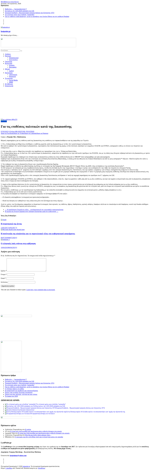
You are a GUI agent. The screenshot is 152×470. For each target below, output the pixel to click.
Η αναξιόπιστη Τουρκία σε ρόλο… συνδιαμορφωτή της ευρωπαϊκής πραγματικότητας (34, 209)
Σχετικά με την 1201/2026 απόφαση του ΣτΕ (19, 11)
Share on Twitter (18, 133)
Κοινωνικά (8, 63)
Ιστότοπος (4, 282)
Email (3, 278)
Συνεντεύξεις (13, 60)
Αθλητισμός (13, 74)
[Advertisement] (76, 103)
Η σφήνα (28, 429)
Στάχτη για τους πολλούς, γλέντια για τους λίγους (21, 394)
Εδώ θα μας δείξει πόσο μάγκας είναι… (38, 435)
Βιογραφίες (13, 67)
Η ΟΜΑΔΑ (9, 84)
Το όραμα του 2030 (11, 396)
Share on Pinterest (42, 133)
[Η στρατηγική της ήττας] (3, 220)
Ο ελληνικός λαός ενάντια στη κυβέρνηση (18, 243)
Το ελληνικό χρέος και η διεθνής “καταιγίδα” (20, 14)
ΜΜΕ (11, 82)
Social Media (13, 80)
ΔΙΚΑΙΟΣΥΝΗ (20, 131)
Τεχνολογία (9, 78)
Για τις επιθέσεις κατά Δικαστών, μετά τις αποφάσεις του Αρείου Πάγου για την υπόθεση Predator (37, 16)
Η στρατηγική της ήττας (11, 224)
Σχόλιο (4, 271)
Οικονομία (8, 61)
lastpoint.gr (6, 31)
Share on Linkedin (30, 133)
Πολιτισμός (9, 73)
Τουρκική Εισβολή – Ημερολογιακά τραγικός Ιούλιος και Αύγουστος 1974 (29, 13)
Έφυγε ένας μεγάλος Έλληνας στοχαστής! (19, 392)
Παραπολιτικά (13, 58)
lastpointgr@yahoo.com (18, 455)
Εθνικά (7, 69)
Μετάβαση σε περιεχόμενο (10, 2)
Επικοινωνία (9, 86)
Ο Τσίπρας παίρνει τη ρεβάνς (14, 389)
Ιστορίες (12, 65)
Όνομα (4, 274)
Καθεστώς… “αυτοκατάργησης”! (16, 9)
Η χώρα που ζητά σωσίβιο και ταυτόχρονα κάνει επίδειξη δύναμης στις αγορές (36, 431)
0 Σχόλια (11, 131)
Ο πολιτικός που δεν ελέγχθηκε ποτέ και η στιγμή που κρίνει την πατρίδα (39, 437)
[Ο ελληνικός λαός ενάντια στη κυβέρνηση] (5, 239)
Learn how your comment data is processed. (40, 290)
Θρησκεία (12, 76)
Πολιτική (8, 56)
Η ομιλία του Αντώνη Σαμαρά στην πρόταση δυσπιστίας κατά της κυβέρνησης (31, 211)
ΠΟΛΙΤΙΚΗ (30, 131)
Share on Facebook (7, 133)
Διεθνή (11, 71)
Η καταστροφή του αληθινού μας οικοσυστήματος (21, 390)
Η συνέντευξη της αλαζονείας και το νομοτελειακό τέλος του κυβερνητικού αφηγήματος (38, 234)
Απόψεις (8, 54)
